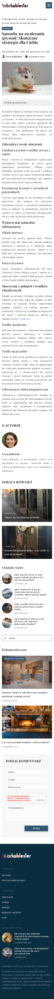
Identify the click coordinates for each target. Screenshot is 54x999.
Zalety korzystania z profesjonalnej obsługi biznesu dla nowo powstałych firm (31, 951)
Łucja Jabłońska (14, 56)
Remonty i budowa (11, 912)
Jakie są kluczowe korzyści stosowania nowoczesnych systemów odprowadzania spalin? (30, 592)
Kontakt (6, 875)
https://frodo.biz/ (22, 318)
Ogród (5, 902)
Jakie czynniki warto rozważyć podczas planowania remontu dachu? (29, 607)
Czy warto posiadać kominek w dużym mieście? (26, 742)
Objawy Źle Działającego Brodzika (22, 517)
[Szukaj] (5, 638)
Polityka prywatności (13, 880)
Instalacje (7, 897)
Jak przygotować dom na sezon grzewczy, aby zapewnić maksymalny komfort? (29, 621)
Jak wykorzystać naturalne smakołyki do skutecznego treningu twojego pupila (31, 936)
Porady (7, 28)
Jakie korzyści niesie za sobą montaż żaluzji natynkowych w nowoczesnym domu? (29, 577)
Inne (4, 917)
